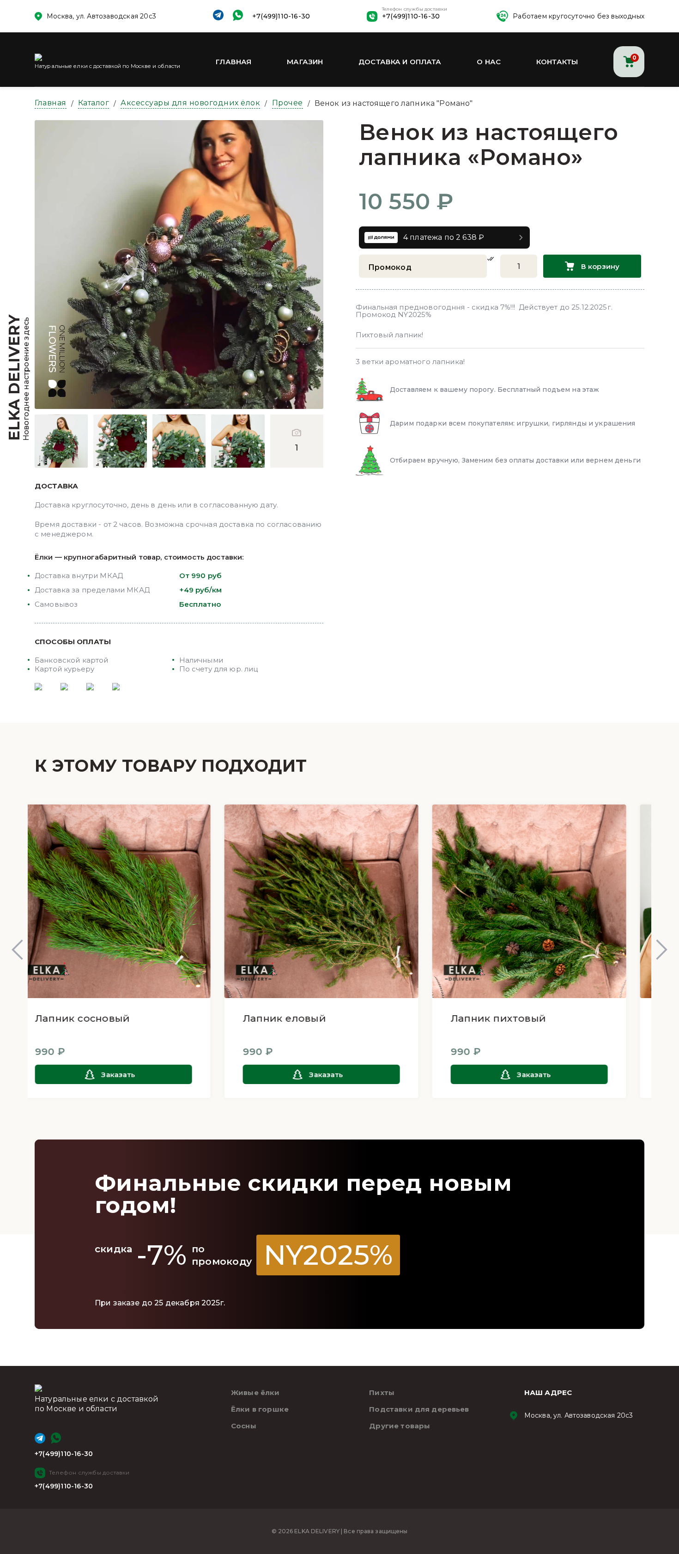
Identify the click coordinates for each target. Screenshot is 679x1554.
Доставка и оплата (400, 61)
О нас (489, 61)
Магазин (305, 61)
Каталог (93, 102)
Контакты (557, 61)
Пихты (381, 1392)
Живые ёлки (255, 1392)
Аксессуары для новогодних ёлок (190, 102)
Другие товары (399, 1425)
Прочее (287, 102)
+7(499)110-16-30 (281, 16)
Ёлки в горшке (260, 1409)
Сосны (243, 1425)
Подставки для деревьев (419, 1409)
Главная (233, 61)
